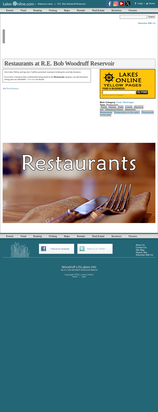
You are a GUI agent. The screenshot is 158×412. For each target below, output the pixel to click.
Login (140, 3)
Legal (84, 276)
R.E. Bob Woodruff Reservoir (71, 4)
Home (152, 3)
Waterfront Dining (114, 109)
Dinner (112, 107)
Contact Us (141, 247)
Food (23, 10)
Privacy (74, 276)
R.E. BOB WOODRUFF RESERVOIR (77, 270)
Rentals (81, 10)
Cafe (120, 107)
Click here (31, 79)
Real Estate (98, 10)
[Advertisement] (61, 36)
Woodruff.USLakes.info (79, 267)
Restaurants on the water (126, 112)
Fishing (53, 10)
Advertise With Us (146, 23)
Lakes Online (87, 274)
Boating (37, 10)
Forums (133, 10)
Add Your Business (11, 88)
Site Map (140, 250)
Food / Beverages (125, 102)
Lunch (129, 107)
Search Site (141, 252)
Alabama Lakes (45, 4)
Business (117, 10)
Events (10, 10)
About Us (140, 245)
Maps (67, 10)
